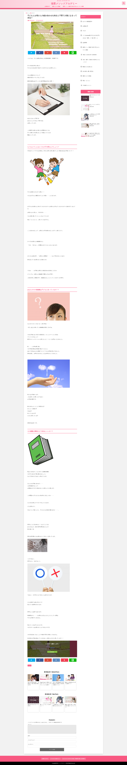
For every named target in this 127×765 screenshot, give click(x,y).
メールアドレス (31, 740)
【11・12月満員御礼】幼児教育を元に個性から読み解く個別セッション (58, 683)
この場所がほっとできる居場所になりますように (58, 705)
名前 (29, 735)
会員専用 (85, 42)
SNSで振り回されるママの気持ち (33, 705)
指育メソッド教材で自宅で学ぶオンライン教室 (73, 6)
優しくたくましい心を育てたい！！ (45, 705)
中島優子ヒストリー (87, 85)
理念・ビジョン (86, 80)
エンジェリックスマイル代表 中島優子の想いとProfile (74, 758)
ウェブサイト (30, 744)
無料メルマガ (45, 758)
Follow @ (52, 647)
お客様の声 (47, 6)
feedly (52, 651)
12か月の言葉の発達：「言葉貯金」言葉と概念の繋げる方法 (33, 683)
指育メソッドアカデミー (64, 3)
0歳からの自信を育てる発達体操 (90, 54)
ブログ (29, 665)
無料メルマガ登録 (56, 6)
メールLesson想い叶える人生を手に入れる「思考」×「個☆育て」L (91, 37)
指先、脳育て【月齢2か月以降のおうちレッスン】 (91, 60)
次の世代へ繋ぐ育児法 (88, 71)
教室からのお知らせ (87, 66)
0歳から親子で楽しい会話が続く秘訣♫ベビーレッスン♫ (70, 706)
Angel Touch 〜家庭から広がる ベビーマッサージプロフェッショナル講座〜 (45, 683)
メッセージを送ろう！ (55, 758)
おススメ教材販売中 (87, 21)
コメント (29, 724)
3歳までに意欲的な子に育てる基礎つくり (70, 683)
